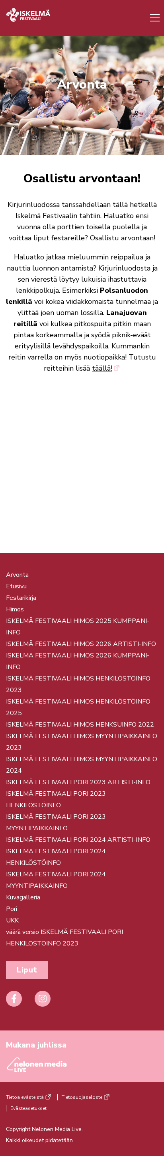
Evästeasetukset (28, 1108)
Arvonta (17, 574)
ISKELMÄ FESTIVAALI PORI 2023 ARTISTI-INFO (78, 782)
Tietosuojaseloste (82, 1097)
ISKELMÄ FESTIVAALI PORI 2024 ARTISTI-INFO (78, 839)
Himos (15, 609)
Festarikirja (21, 597)
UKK (12, 920)
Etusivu (16, 586)
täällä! (102, 368)
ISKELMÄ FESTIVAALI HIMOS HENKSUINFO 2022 (80, 724)
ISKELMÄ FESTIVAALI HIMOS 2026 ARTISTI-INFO (81, 644)
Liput (27, 970)
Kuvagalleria (23, 897)
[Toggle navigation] (153, 18)
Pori (11, 909)
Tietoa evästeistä (25, 1097)
